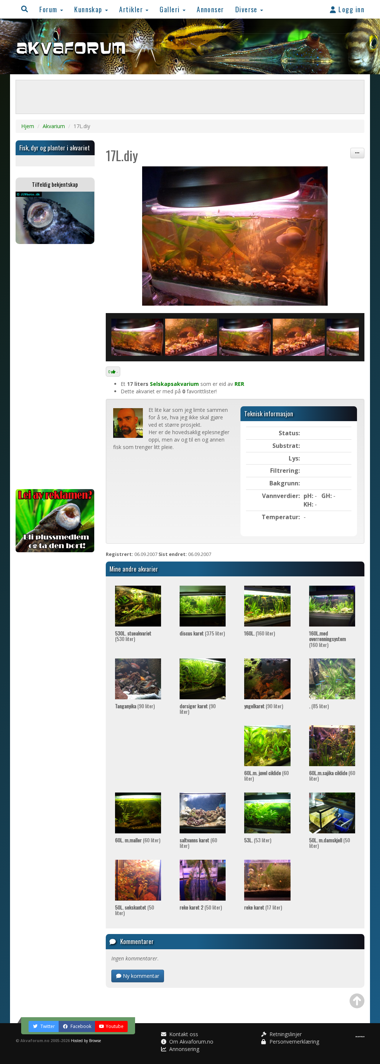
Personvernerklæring (293, 1041)
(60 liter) (266, 775)
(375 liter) (202, 633)
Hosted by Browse (86, 1040)
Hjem (27, 126)
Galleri (171, 9)
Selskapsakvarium (174, 383)
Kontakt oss (183, 1034)
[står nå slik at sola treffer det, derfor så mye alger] (191, 337)
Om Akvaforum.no (190, 1041)
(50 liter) (329, 842)
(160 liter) (259, 633)
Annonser (210, 9)
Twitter (47, 1026)
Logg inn (350, 9)
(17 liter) (263, 907)
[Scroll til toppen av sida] (357, 1000)
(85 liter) (319, 706)
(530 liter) (133, 635)
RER (239, 383)
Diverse (247, 9)
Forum (49, 9)
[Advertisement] (55, 366)
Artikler (132, 9)
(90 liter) (135, 706)
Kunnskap (89, 9)
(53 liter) (257, 840)
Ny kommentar (140, 975)
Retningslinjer (285, 1034)
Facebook (80, 1026)
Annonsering (183, 1048)
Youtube (115, 1026)
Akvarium (54, 126)
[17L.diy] (235, 236)
